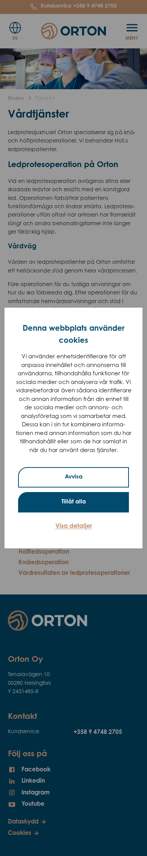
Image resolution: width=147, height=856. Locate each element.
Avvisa (74, 477)
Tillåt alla (73, 502)
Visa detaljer (73, 526)
